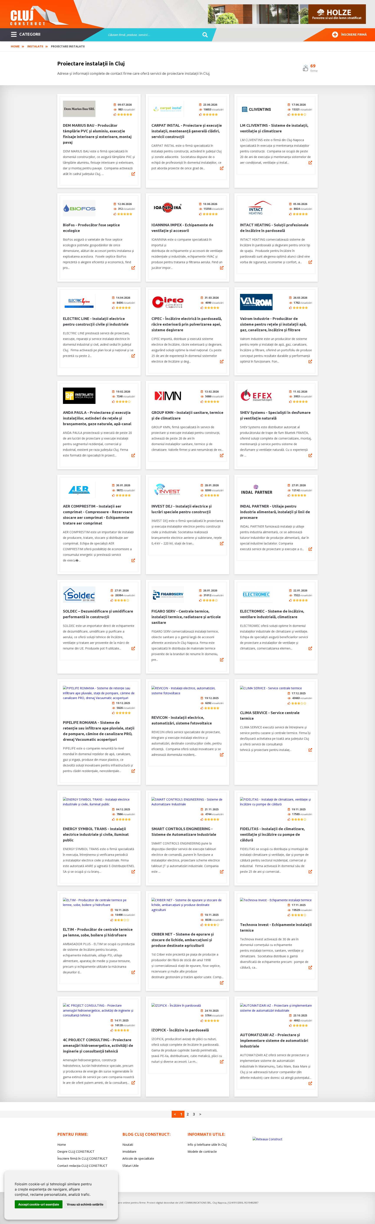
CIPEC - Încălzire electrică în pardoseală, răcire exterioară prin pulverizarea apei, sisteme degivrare (186, 324)
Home (15, 46)
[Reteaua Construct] (267, 1139)
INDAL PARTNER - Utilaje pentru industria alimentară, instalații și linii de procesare (275, 512)
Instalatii (35, 46)
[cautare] (203, 35)
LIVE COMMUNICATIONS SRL (195, 1202)
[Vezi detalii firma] (133, 174)
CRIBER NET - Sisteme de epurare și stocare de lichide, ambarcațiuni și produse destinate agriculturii (182, 940)
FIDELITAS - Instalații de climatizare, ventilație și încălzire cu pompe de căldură (272, 834)
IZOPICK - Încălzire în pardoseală (180, 1030)
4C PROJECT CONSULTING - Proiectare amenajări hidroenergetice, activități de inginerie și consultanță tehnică (98, 1045)
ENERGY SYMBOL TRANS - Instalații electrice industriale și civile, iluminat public (96, 834)
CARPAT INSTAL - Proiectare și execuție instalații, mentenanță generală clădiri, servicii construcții (186, 131)
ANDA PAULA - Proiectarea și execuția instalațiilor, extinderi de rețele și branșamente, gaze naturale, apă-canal (97, 418)
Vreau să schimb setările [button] (85, 1204)
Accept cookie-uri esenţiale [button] (38, 1204)
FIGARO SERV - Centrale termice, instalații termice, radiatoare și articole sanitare (186, 616)
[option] (287, 14)
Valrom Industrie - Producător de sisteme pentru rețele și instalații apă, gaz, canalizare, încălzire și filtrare (273, 324)
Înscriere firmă (354, 34)
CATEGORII (29, 34)
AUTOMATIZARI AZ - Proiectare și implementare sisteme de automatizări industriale (274, 1040)
